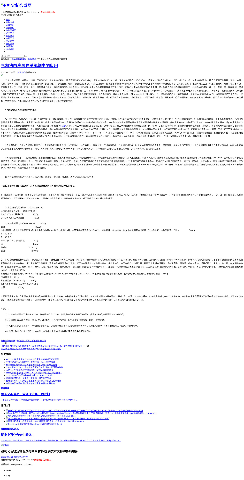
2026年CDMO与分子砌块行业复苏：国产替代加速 (28, 378)
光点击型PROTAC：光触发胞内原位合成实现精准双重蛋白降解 (34, 367)
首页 (8, 20)
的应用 (63, 126)
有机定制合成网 (19, 59)
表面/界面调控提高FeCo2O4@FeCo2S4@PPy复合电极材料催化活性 (31, 349)
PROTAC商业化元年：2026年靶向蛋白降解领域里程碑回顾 (32, 359)
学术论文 (10, 41)
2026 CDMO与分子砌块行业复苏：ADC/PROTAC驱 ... (30, 375)
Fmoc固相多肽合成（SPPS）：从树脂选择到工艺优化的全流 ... (34, 373)
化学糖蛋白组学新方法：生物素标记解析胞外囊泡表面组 (31, 365)
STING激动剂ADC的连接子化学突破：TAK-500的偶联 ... (31, 362)
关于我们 (47, 460)
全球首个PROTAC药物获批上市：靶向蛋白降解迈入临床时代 (33, 381)
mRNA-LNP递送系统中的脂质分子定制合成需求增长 (29, 370)
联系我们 (10, 46)
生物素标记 (11, 30)
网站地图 (38, 460)
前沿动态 (10, 36)
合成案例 (10, 25)
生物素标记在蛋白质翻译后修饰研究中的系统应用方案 (30, 383)
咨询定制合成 (7, 457)
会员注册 (10, 49)
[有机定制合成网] (16, 5)
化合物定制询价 (48, 12)
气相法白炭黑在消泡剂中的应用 (29, 65)
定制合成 (10, 22)
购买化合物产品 (21, 457)
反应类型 (10, 44)
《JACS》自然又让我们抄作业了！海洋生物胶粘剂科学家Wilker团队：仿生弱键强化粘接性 (41, 346)
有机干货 (10, 38)
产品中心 (10, 33)
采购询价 (10, 28)
